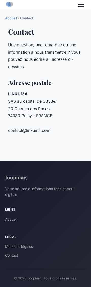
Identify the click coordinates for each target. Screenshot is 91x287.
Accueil (11, 18)
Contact (11, 255)
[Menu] (81, 5)
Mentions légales (19, 246)
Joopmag (16, 177)
